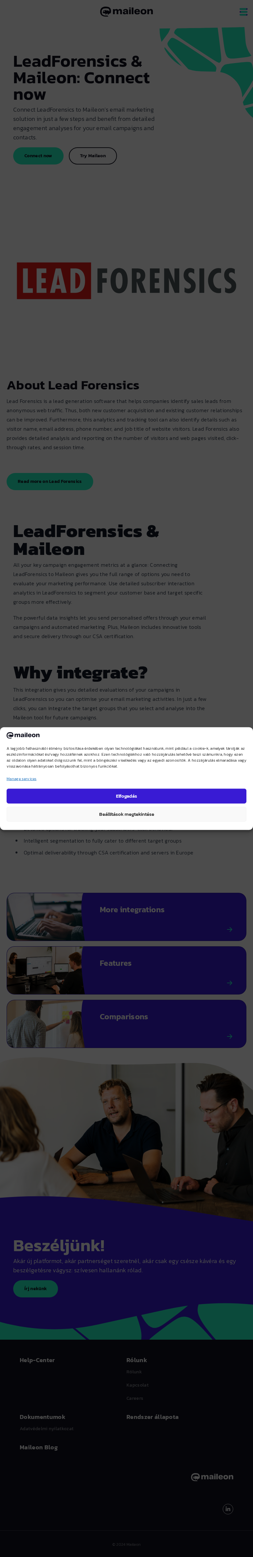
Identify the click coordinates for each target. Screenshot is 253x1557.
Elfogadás (126, 796)
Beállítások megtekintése (126, 814)
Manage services (22, 778)
